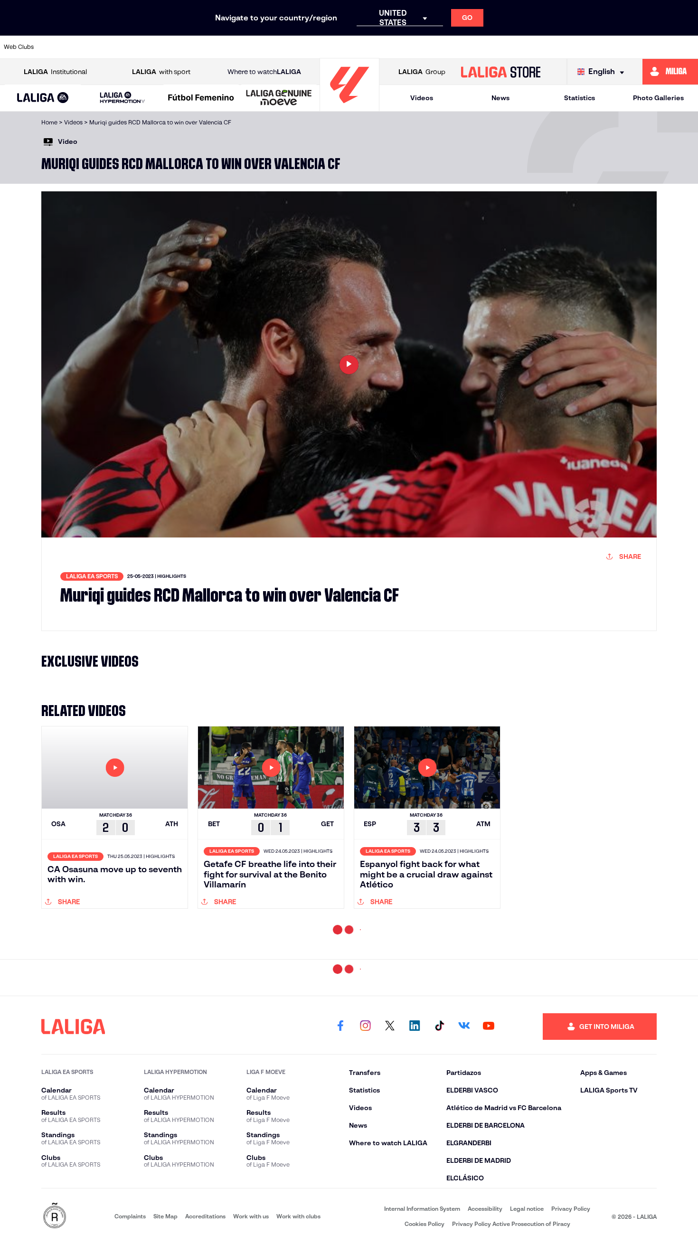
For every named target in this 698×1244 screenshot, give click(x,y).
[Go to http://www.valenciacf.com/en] (654, 47)
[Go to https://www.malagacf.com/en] (357, 47)
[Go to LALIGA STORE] (500, 72)
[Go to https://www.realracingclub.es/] (390, 47)
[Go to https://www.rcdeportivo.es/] (456, 47)
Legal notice (527, 1209)
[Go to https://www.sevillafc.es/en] (621, 47)
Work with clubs (298, 1216)
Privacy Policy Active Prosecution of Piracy (511, 1224)
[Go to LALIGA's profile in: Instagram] (365, 1026)
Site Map (165, 1216)
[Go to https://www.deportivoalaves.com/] (192, 47)
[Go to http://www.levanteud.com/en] (324, 47)
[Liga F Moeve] (201, 98)
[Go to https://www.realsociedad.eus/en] (588, 47)
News (500, 98)
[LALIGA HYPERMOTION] (122, 98)
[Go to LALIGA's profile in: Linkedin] (414, 1026)
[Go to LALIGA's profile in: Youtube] (488, 1026)
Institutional (55, 71)
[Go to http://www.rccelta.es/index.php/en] (158, 47)
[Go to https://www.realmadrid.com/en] (555, 47)
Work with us (251, 1216)
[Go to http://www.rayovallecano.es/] (423, 47)
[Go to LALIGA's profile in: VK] (463, 1026)
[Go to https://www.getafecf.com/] (290, 47)
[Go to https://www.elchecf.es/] (224, 47)
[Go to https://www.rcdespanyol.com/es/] (489, 47)
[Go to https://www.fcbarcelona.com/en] (258, 47)
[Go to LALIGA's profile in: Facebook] (340, 1026)
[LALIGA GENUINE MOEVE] (279, 98)
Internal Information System (422, 1209)
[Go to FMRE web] (54, 1216)
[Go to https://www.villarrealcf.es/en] (687, 47)
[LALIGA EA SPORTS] (43, 98)
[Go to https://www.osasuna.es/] (126, 47)
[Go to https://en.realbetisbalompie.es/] (522, 47)
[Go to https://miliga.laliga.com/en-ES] (670, 72)
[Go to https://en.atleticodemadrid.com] (92, 47)
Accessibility (485, 1209)
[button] (43, 98)
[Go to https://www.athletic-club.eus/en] (60, 47)
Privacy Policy (570, 1209)
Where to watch (264, 71)
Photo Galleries (658, 98)
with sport (161, 71)
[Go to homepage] (349, 107)
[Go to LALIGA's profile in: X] (389, 1026)
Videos (421, 98)
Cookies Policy (424, 1224)
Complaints (130, 1216)
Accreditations (205, 1216)
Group (421, 71)
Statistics (579, 98)
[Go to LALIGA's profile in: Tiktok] (439, 1026)
